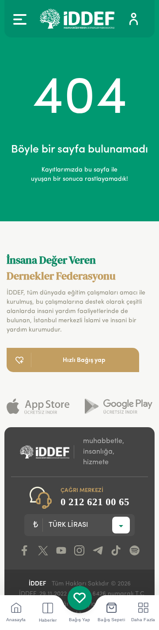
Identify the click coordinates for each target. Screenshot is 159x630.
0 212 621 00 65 (95, 501)
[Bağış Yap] (80, 598)
